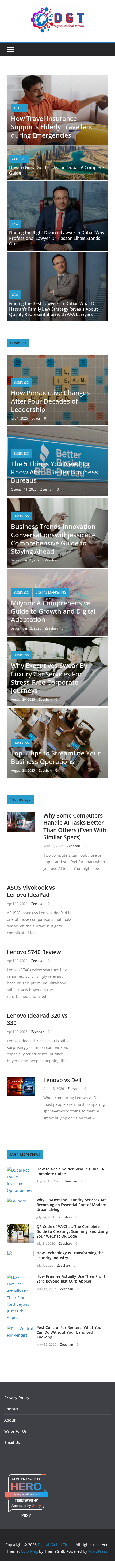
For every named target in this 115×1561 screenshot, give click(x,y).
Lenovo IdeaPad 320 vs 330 (37, 1019)
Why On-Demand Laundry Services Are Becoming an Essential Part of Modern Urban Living (71, 1204)
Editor (36, 418)
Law (15, 224)
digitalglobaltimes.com (26, 1494)
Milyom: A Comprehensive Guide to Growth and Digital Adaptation (53, 611)
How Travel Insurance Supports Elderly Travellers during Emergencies (51, 126)
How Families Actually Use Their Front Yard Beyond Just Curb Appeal (70, 1279)
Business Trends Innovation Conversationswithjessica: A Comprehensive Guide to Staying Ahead (53, 539)
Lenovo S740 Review (34, 952)
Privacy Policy (16, 1397)
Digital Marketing (50, 592)
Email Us (12, 1442)
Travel (19, 108)
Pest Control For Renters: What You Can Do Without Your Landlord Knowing (68, 1332)
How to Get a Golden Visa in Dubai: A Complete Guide (56, 170)
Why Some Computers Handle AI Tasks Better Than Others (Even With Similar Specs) (74, 826)
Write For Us (15, 1431)
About (10, 1420)
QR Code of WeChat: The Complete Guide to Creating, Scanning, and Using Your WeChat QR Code (72, 1231)
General (19, 159)
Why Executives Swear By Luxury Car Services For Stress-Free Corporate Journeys (49, 678)
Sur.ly (36, 1506)
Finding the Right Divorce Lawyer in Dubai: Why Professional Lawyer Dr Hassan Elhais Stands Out (56, 238)
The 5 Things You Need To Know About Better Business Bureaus (54, 471)
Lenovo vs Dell (62, 1080)
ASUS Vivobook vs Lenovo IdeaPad (31, 891)
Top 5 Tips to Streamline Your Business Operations (56, 757)
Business (21, 382)
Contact (11, 1408)
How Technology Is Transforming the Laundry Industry (70, 1255)
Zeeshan (46, 489)
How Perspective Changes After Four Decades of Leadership (50, 400)
